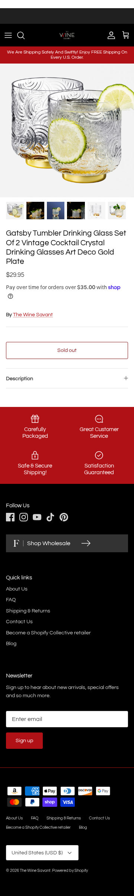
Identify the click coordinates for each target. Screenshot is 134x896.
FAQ (11, 599)
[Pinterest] (64, 517)
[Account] (109, 35)
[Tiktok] (50, 517)
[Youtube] (37, 517)
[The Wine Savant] (67, 35)
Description (19, 378)
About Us (17, 589)
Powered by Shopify (70, 870)
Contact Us (19, 621)
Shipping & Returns (28, 611)
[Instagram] (23, 517)
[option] (67, 130)
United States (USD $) (37, 852)
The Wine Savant (33, 314)
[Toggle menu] (8, 35)
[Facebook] (10, 517)
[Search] (24, 35)
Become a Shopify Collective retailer (48, 632)
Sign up (24, 740)
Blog (11, 643)
